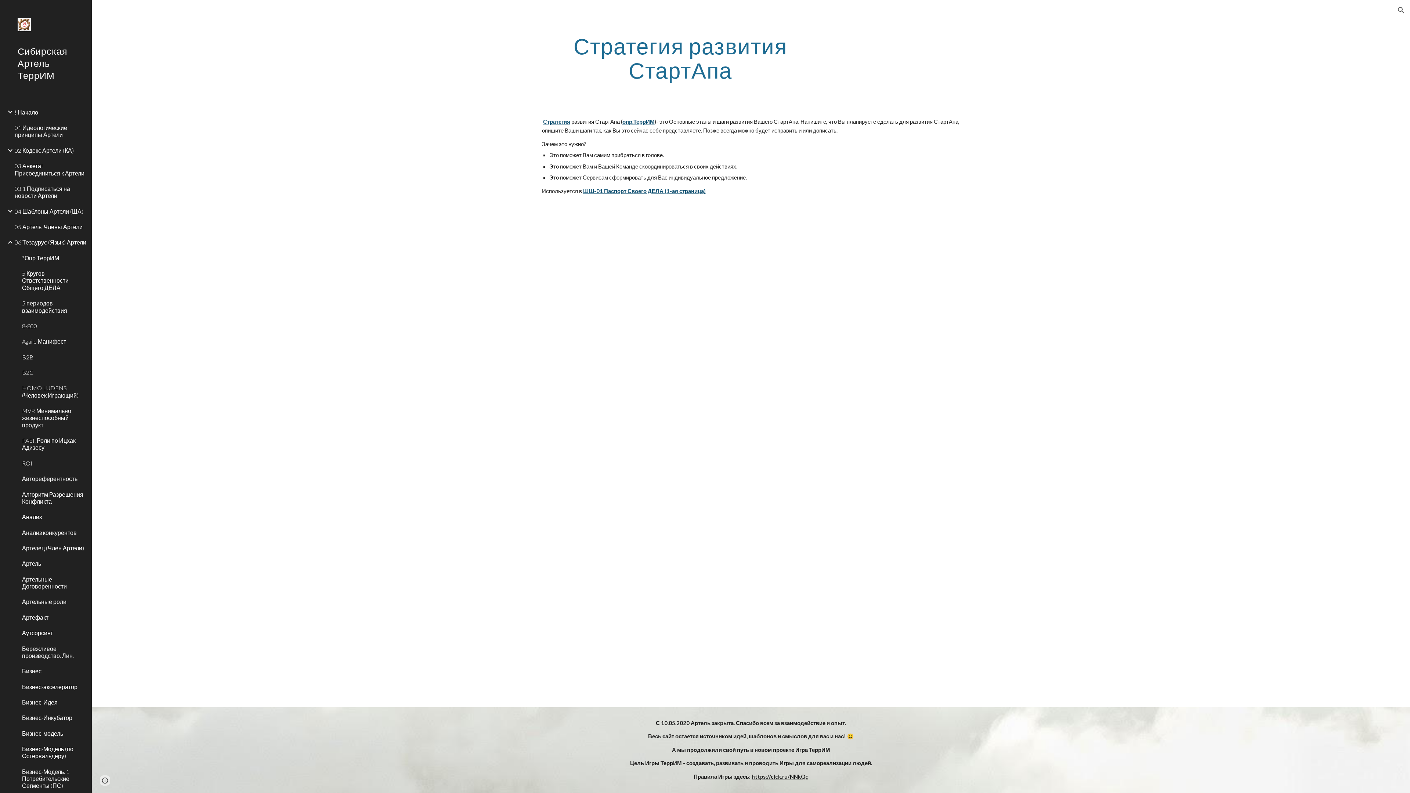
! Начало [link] (26, 112)
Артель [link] (31, 563)
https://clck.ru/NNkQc (780, 777)
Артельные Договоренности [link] (44, 583)
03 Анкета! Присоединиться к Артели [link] (49, 169)
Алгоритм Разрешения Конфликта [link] (52, 498)
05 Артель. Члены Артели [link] (49, 226)
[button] (1401, 10)
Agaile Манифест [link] (44, 341)
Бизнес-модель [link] (42, 733)
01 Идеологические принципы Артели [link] (41, 131)
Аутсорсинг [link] (37, 632)
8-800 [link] (29, 325)
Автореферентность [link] (49, 478)
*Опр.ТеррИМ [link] (40, 257)
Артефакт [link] (35, 617)
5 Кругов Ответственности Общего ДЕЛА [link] (45, 280)
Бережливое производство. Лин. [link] (48, 652)
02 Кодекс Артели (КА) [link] (44, 150)
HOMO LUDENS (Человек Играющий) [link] (50, 391)
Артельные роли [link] (44, 601)
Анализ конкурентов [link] (49, 532)
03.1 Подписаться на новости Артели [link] (42, 192)
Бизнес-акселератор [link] (49, 686)
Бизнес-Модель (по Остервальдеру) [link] (47, 752)
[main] (680, 58)
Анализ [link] (32, 516)
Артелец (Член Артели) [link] (53, 547)
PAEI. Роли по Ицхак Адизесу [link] (49, 444)
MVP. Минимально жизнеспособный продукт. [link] (46, 417)
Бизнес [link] (31, 670)
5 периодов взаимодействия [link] (44, 307)
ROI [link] (27, 463)
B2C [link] (27, 372)
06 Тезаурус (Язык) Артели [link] (50, 242)
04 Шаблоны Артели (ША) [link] (49, 211)
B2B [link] (27, 357)
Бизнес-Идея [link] (40, 702)
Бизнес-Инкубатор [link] (47, 717)
